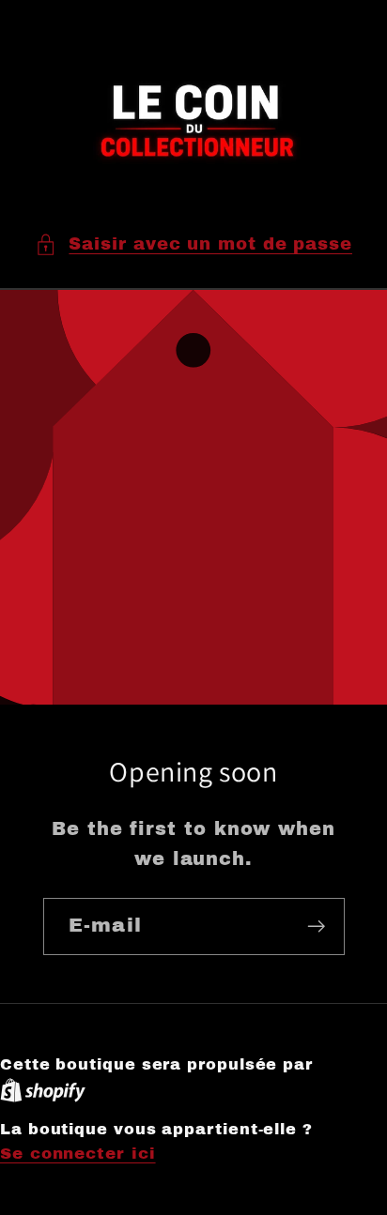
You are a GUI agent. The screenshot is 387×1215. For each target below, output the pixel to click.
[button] (193, 244)
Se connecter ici (78, 1153)
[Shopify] (42, 1090)
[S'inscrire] (316, 926)
